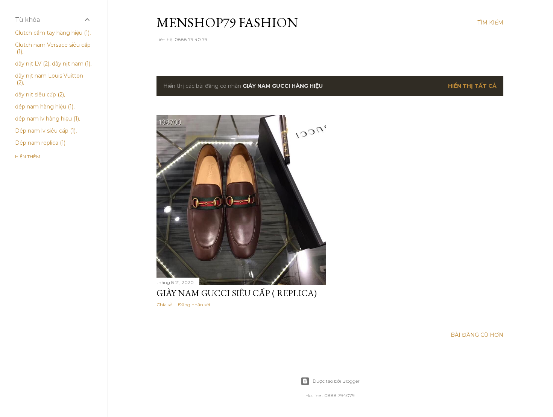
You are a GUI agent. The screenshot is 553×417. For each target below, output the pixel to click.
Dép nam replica (39, 142)
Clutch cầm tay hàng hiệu (51, 32)
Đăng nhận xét (194, 304)
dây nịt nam (70, 63)
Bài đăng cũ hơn (477, 334)
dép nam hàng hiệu (43, 106)
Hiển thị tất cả (472, 85)
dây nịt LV (31, 63)
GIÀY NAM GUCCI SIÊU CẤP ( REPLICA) (236, 293)
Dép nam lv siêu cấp (44, 130)
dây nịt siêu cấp (38, 94)
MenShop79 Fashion (227, 22)
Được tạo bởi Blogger (336, 381)
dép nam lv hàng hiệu (46, 118)
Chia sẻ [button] (164, 304)
